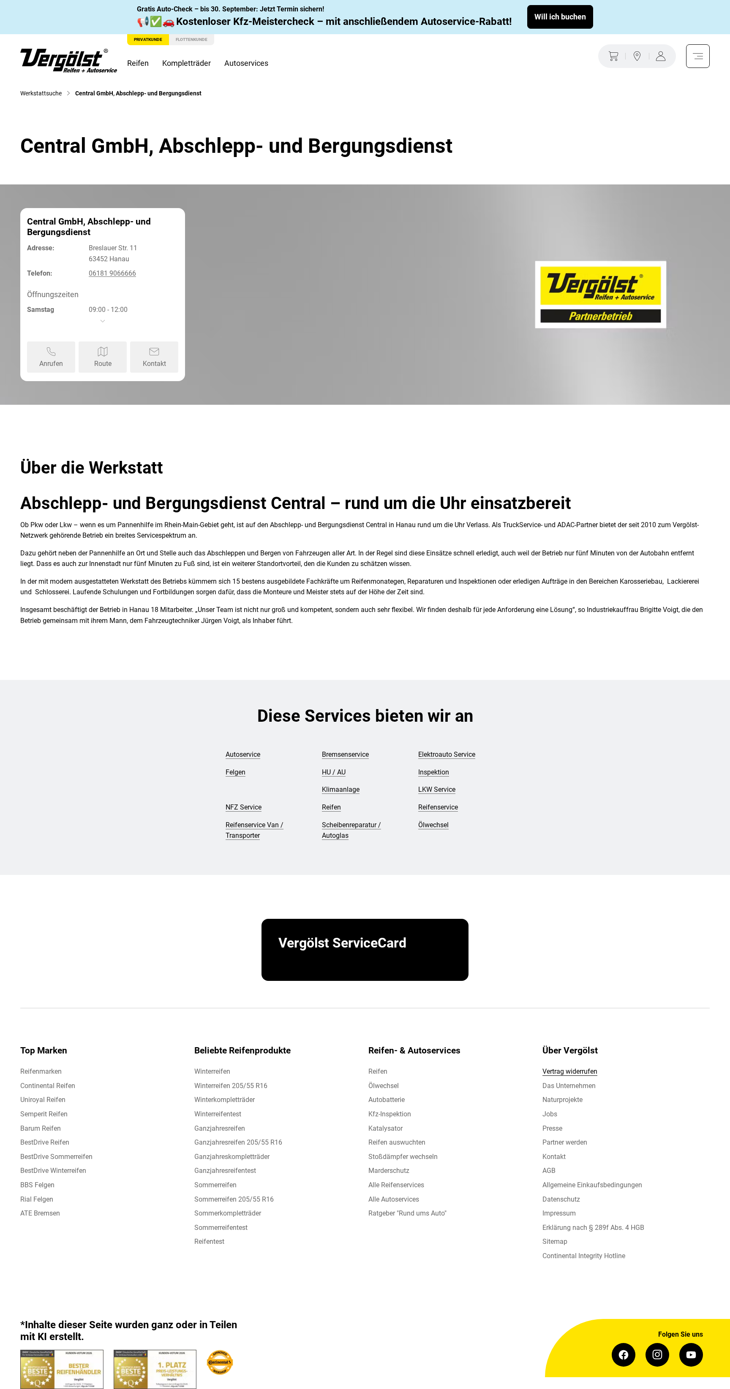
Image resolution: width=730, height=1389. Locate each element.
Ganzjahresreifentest (225, 1171)
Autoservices (246, 63)
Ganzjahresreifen (219, 1128)
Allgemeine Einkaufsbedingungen (592, 1185)
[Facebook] (623, 1355)
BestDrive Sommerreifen (56, 1157)
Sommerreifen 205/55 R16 (234, 1199)
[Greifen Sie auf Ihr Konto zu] (662, 56)
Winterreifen (212, 1071)
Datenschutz (561, 1199)
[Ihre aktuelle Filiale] (637, 56)
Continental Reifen (47, 1086)
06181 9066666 (112, 273)
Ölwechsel (383, 1086)
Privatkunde (148, 39)
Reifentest (209, 1241)
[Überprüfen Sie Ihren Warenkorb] (611, 56)
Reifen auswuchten (396, 1142)
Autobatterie (386, 1100)
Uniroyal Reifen (42, 1100)
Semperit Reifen (44, 1114)
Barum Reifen (40, 1128)
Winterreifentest (217, 1114)
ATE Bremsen (40, 1213)
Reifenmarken (41, 1071)
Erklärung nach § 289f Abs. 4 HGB (593, 1228)
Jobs (549, 1114)
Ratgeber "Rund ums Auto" (407, 1213)
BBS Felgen (37, 1185)
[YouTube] (691, 1355)
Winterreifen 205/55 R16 (230, 1086)
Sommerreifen (215, 1185)
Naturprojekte (562, 1100)
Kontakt (554, 1157)
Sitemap (554, 1241)
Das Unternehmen (569, 1086)
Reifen (138, 63)
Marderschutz (388, 1171)
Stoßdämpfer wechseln (403, 1157)
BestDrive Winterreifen (53, 1171)
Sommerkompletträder (227, 1213)
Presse (552, 1128)
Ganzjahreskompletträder (232, 1157)
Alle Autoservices (393, 1199)
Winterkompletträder (224, 1100)
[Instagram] (657, 1355)
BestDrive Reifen (44, 1142)
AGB (549, 1171)
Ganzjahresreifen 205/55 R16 (238, 1142)
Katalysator (385, 1128)
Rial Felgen (36, 1199)
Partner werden (564, 1142)
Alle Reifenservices (396, 1185)
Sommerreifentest (221, 1228)
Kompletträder (186, 63)
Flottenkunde (191, 39)
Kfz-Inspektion (389, 1114)
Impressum (559, 1213)
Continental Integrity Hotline (583, 1256)
